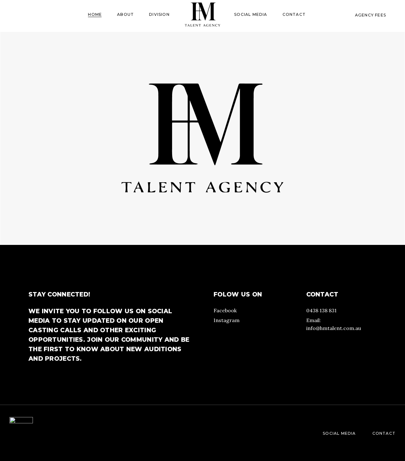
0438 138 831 (321, 310)
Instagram (227, 320)
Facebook (225, 310)
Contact (384, 433)
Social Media (339, 433)
